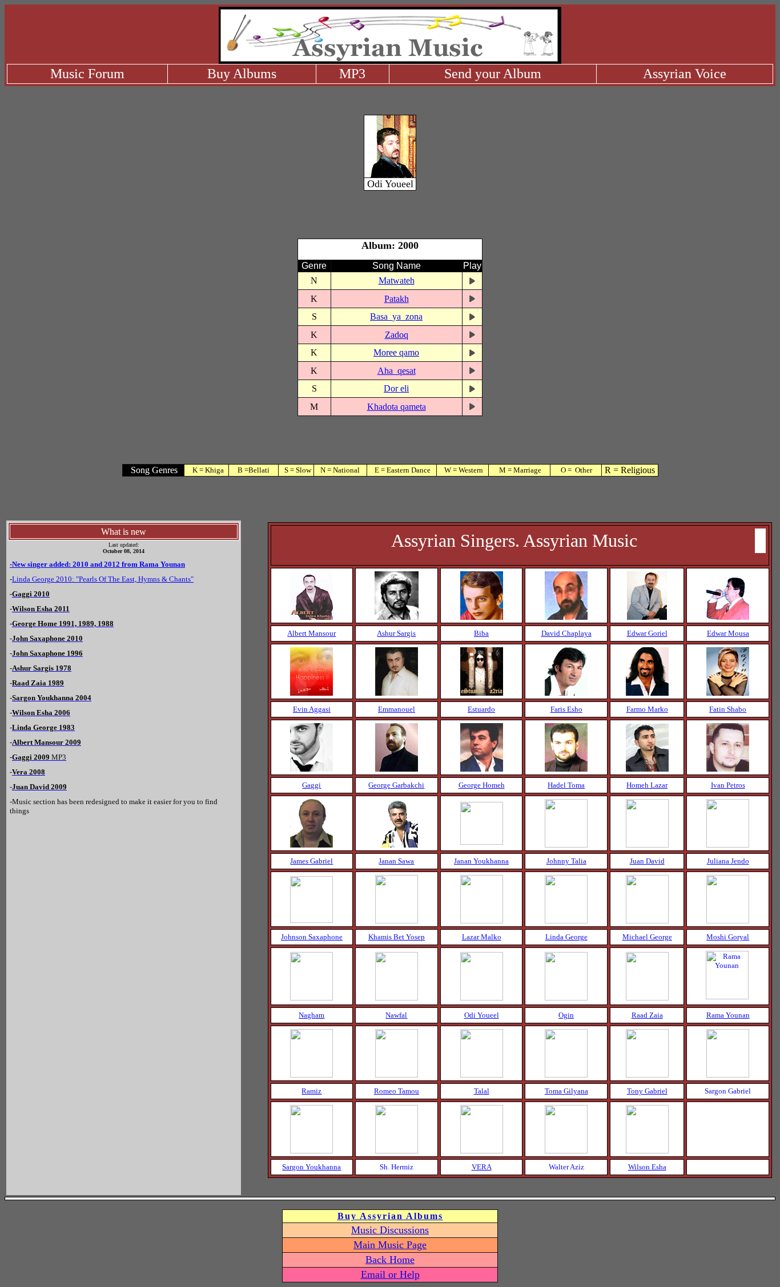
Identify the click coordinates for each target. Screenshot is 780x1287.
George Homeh (482, 785)
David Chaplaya (566, 633)
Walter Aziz (566, 1167)
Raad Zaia (647, 1015)
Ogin (566, 1015)
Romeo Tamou (396, 1091)
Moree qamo (396, 352)
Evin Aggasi (312, 709)
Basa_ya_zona (396, 316)
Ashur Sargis (396, 633)
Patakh (396, 299)
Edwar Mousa (728, 633)
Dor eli (396, 388)
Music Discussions (390, 1230)
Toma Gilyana (566, 1091)
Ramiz (311, 1091)
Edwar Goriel (647, 633)
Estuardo (481, 709)
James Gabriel (311, 861)
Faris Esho (566, 709)
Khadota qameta (396, 406)
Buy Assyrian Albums (390, 1216)
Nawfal (396, 1015)
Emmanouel (396, 709)
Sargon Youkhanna (311, 1167)
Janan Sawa (396, 861)
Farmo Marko (647, 709)
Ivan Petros (728, 785)
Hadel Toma (566, 785)
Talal (481, 1091)
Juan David (647, 861)
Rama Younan (728, 1015)
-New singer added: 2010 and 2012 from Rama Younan (97, 564)
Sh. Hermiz (396, 1167)
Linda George (566, 937)
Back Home (390, 1259)
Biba (481, 633)
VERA (482, 1167)
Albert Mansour (311, 633)
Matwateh (397, 280)
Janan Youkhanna (481, 861)
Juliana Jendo (728, 861)
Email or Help (390, 1274)
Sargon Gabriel (728, 1091)
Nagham (311, 1015)
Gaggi (311, 785)
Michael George (647, 937)
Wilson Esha (647, 1167)
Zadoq (396, 335)
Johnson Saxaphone (312, 937)
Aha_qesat (396, 371)
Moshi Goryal (727, 937)
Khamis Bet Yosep (396, 937)
